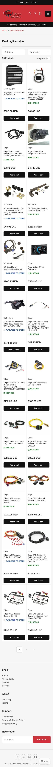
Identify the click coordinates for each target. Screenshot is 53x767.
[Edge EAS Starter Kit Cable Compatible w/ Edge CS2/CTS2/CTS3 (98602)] (39, 538)
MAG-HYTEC (9, 89)
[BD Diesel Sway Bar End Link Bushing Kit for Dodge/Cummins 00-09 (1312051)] (14, 191)
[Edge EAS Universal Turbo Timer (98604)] (14, 538)
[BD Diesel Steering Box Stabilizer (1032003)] (39, 191)
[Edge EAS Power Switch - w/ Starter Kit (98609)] (14, 424)
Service (6, 685)
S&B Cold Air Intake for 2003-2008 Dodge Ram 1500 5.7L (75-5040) (13, 324)
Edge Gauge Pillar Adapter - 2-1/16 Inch (37, 152)
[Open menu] (48, 14)
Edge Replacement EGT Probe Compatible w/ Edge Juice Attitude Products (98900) (38, 95)
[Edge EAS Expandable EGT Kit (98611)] (39, 365)
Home (4, 30)
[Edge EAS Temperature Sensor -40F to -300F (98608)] (39, 424)
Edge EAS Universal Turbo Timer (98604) (12, 556)
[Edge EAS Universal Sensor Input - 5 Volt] (39, 481)
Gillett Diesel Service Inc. (21, 764)
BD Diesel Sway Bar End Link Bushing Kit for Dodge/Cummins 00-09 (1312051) (14, 211)
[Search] (30, 14)
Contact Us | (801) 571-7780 (26, 2)
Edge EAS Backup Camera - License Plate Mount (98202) (38, 616)
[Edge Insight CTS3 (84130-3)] (39, 250)
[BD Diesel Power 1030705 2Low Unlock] (14, 250)
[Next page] (33, 649)
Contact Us (7, 716)
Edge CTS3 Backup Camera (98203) (12, 615)
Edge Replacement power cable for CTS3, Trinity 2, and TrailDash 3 (14, 153)
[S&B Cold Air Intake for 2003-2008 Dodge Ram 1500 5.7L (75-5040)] (14, 304)
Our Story (6, 699)
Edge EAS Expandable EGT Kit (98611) (37, 384)
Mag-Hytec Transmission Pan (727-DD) (14, 93)
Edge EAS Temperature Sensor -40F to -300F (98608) (38, 443)
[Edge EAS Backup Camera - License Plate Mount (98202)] (39, 597)
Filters (10, 52)
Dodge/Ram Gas (17, 30)
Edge (30, 89)
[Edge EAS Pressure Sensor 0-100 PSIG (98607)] (14, 481)
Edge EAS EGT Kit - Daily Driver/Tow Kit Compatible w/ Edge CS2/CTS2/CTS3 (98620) (14, 386)
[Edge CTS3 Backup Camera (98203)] (14, 597)
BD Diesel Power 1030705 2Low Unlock (13, 268)
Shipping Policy (9, 723)
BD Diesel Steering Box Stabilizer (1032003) (38, 209)
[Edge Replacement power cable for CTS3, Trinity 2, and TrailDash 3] (14, 134)
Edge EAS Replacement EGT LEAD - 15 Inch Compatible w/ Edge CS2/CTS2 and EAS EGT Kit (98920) (38, 326)
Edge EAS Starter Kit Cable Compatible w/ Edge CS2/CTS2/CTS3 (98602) (37, 558)
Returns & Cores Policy (13, 720)
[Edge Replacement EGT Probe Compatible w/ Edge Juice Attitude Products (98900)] (39, 75)
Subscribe (41, 739)
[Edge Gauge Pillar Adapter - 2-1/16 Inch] (39, 134)
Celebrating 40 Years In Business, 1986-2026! (26, 25)
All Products (8, 679)
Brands (5, 682)
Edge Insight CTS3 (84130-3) (36, 268)
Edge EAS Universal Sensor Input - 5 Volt (36, 499)
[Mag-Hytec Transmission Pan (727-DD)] (14, 75)
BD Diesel (8, 204)
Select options (14, 349)
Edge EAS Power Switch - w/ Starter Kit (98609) (14, 442)
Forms (5, 703)
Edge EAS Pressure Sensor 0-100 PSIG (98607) (12, 500)
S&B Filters (8, 318)
